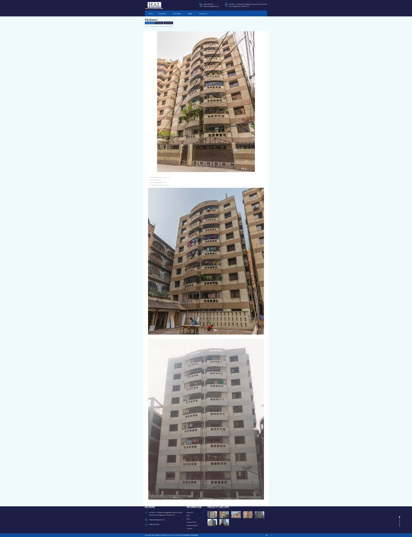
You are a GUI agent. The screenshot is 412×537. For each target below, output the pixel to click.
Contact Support (192, 525)
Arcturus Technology (191, 535)
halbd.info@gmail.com (211, 6)
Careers (189, 528)
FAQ (188, 516)
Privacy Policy (191, 522)
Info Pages (177, 14)
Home (150, 14)
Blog (188, 519)
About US (190, 512)
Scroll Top (399, 523)
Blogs (190, 14)
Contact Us (203, 14)
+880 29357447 (208, 4)
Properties (162, 14)
